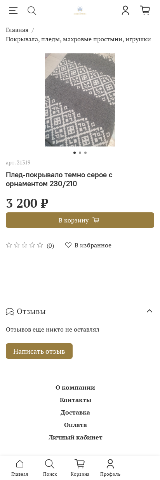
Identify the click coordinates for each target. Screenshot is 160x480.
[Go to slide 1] (74, 153)
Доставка (75, 412)
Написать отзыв (39, 351)
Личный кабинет (76, 437)
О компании (75, 387)
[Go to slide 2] (80, 153)
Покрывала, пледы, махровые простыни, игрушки (78, 39)
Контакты (75, 399)
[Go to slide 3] (85, 153)
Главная (17, 29)
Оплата (75, 424)
